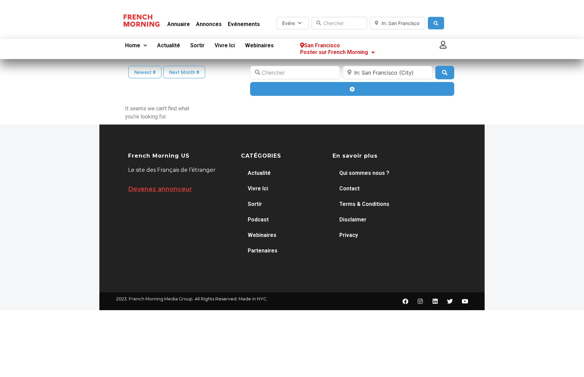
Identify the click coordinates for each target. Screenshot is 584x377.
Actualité (168, 45)
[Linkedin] (435, 301)
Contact (349, 188)
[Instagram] (420, 301)
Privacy (348, 235)
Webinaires (259, 45)
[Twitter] (450, 301)
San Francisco (322, 45)
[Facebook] (405, 301)
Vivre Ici (225, 45)
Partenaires (262, 250)
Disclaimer (352, 219)
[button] (443, 45)
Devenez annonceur (160, 189)
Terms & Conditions (364, 204)
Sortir (197, 45)
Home (132, 45)
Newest (143, 72)
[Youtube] (464, 301)
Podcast (258, 219)
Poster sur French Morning (334, 52)
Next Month (182, 72)
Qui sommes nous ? (364, 173)
